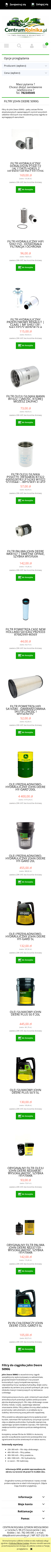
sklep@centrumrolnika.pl (15, 1535)
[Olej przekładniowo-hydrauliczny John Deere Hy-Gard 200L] (25, 764)
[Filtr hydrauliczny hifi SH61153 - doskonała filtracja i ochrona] (25, 221)
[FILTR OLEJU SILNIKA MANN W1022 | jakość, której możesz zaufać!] (25, 376)
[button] (6, 46)
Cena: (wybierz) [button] (12, 72)
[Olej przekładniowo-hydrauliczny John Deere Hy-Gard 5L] (25, 914)
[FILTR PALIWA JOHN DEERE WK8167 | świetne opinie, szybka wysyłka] (25, 531)
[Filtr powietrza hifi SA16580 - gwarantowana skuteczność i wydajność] (25, 686)
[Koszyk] (44, 46)
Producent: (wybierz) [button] (15, 65)
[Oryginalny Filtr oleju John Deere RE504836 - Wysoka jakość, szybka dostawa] (25, 1148)
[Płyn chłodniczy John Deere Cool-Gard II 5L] (25, 1303)
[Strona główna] (25, 25)
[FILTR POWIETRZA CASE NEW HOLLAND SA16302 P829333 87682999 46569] (25, 609)
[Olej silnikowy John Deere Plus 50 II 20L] (25, 992)
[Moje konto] (32, 46)
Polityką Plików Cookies (19, 1543)
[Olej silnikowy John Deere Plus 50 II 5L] (25, 1070)
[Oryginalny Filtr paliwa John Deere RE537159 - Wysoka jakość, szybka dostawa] (25, 1225)
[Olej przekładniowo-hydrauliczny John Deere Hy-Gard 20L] (25, 836)
